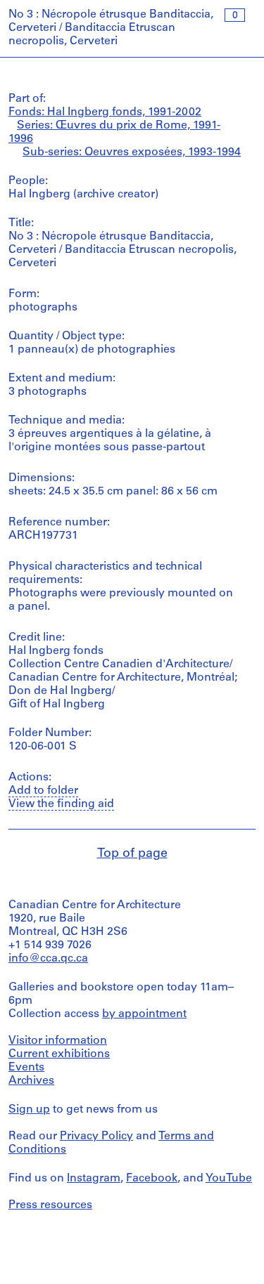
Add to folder (43, 791)
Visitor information (57, 1041)
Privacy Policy (96, 1136)
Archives (31, 1081)
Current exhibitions (59, 1054)
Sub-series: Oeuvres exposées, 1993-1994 (132, 152)
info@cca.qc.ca (48, 958)
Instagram (93, 1178)
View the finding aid (61, 804)
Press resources (50, 1205)
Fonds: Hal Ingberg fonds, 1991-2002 (104, 112)
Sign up (29, 1109)
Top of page (132, 854)
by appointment (144, 1014)
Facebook (151, 1178)
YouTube (229, 1178)
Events (26, 1067)
